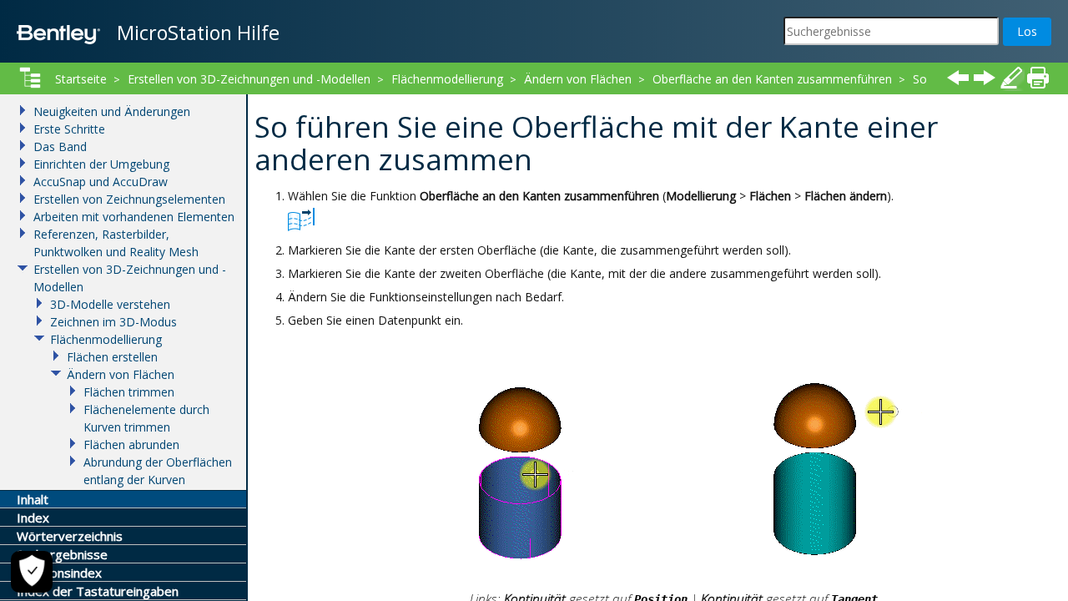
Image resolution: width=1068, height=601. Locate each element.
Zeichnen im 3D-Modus (113, 322)
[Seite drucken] (1038, 77)
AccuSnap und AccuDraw (100, 181)
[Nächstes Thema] (984, 77)
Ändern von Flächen (578, 79)
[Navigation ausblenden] (30, 77)
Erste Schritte (69, 129)
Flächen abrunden (131, 444)
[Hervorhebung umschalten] (1011, 77)
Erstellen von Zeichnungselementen (129, 199)
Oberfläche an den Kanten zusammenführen (772, 79)
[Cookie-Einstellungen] (32, 572)
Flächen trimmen (128, 392)
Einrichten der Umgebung (101, 164)
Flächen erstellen (112, 357)
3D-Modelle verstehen (110, 304)
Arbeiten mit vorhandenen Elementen (133, 217)
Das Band (60, 146)
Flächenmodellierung (447, 79)
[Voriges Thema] (958, 77)
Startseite (81, 79)
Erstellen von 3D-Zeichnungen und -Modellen (249, 79)
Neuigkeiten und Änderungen (111, 111)
